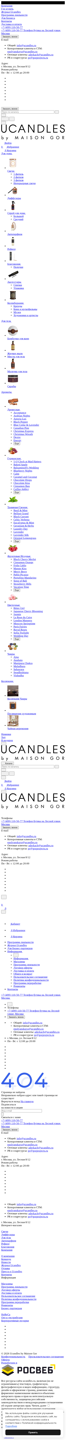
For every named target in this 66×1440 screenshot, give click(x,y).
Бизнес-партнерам (11, 1308)
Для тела (6, 1237)
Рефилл (5, 1243)
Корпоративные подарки (15, 1320)
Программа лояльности (14, 1286)
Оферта (5, 1359)
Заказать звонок (9, 37)
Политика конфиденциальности (18, 1299)
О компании (8, 1256)
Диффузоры (8, 1234)
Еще (17, 443)
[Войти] (2, 901)
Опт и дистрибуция (12, 1317)
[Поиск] (3, 897)
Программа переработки (15, 1302)
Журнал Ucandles (11, 1265)
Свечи (4, 1231)
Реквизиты (7, 1305)
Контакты (6, 1274)
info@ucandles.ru (26, 45)
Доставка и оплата (11, 1293)
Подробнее (11, 1426)
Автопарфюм (8, 1240)
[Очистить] (57, 112)
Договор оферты (10, 1289)
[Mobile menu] (3, 791)
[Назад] (16, 955)
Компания (6, 1249)
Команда (6, 1259)
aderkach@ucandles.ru (40, 54)
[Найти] (11, 119)
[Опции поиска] (3, 115)
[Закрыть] (3, 912)
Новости (6, 1262)
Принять (33, 1432)
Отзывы (5, 1268)
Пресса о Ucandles (11, 1271)
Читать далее (39, 1405)
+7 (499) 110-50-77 (12, 27)
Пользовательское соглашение (18, 1296)
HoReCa (5, 1314)
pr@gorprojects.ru (38, 57)
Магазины (7, 1283)
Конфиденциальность (13, 1356)
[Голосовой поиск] (5, 119)
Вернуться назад (10, 1101)
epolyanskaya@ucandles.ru (22, 51)
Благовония (7, 1246)
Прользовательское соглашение (46, 1356)
